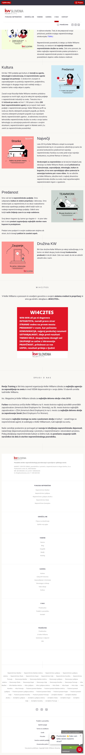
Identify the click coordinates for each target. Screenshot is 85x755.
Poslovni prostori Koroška (22, 695)
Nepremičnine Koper (32, 676)
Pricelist (42, 736)
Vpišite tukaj (6, 2)
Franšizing (64, 24)
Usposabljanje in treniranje (42, 580)
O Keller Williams (42, 634)
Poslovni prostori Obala (43, 691)
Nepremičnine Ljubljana (42, 493)
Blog (42, 545)
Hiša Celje (74, 685)
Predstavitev (42, 608)
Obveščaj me (29, 17)
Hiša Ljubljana (29, 685)
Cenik (42, 732)
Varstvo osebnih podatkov (42, 740)
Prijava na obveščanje (42, 521)
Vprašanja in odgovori (42, 638)
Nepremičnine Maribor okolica (33, 673)
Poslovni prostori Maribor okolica (54, 688)
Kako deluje (42, 587)
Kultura (42, 590)
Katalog (42, 555)
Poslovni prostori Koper (60, 691)
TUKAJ (50, 36)
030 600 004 (36, 473)
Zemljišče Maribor (57, 695)
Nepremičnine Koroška (63, 676)
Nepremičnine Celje (47, 676)
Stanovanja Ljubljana (55, 679)
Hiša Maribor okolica (15, 685)
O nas (56, 17)
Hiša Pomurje (19, 688)
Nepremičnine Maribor (42, 490)
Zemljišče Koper (65, 698)
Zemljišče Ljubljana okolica (36, 698)
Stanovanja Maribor (21, 679)
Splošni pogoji (42, 725)
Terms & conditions (43, 729)
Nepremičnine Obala (42, 500)
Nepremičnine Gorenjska (42, 503)
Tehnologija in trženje (42, 583)
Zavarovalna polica (42, 744)
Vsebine (40, 17)
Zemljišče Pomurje (51, 701)
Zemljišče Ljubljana (19, 698)
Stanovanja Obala (14, 682)
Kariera (48, 17)
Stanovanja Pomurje (71, 682)
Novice (42, 542)
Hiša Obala (55, 685)
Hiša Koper (65, 685)
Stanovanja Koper (28, 682)
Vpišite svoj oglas (42, 524)
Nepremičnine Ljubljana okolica (42, 496)
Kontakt (65, 17)
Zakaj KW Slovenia (42, 577)
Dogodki (42, 549)
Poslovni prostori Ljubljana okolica (23, 691)
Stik (42, 641)
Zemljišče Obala (52, 698)
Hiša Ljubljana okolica (43, 685)
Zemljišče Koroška (37, 701)
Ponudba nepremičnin (13, 17)
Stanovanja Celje (42, 682)
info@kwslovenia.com (22, 473)
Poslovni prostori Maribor (34, 688)
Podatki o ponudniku (42, 611)
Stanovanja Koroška (56, 682)
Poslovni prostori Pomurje (41, 695)
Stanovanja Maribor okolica (38, 679)
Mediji (42, 552)
